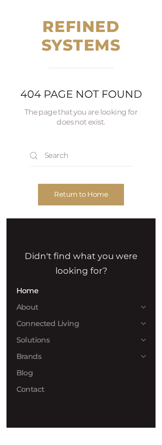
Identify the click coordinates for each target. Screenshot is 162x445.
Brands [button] (28, 356)
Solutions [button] (33, 340)
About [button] (27, 307)
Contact (30, 389)
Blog (24, 372)
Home (27, 290)
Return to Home (81, 194)
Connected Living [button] (47, 323)
